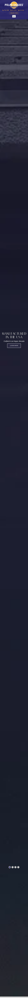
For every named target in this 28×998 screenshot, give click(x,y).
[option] (14, 499)
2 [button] (12, 867)
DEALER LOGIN (14, 13)
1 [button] (10, 867)
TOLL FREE (6, 10)
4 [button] (18, 867)
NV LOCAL (14, 10)
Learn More (14, 345)
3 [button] (15, 867)
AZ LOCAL (21, 10)
